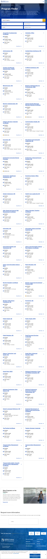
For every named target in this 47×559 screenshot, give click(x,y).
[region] (23, 554)
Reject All (35, 554)
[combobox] (21, 20)
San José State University (8, 544)
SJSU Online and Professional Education (7, 5)
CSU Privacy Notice (16, 553)
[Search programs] (44, 20)
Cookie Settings (35, 552)
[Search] (43, 1)
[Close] (46, 554)
